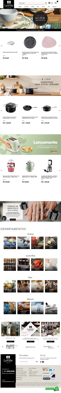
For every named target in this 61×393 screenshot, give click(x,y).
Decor (43, 6)
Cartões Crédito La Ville (35, 375)
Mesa (20, 6)
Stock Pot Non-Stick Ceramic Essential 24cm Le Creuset (9, 118)
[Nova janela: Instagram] (43, 362)
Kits (49, 6)
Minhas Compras (33, 372)
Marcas (55, 6)
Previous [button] (1, 45)
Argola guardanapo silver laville (10, 52)
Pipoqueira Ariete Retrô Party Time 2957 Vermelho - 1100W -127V (11, 177)
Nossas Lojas (19, 370)
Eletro (32, 6)
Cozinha (26, 6)
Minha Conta (32, 373)
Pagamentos (19, 377)
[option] (11, 47)
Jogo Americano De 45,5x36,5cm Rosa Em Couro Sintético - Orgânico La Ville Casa (49, 53)
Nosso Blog (19, 379)
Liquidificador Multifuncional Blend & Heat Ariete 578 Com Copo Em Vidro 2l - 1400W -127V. (49, 177)
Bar (38, 6)
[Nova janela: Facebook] (41, 362)
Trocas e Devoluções (21, 375)
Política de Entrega (21, 373)
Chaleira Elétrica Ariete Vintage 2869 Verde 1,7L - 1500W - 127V (29, 177)
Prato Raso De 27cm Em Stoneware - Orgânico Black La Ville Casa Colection (30, 53)
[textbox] (33, 3)
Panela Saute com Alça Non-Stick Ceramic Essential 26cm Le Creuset (49, 118)
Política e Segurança (21, 372)
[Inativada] (53, 377)
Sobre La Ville (19, 368)
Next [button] (59, 45)
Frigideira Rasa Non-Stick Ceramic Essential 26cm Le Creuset (30, 118)
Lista (30, 370)
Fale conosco (32, 368)
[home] (8, 359)
